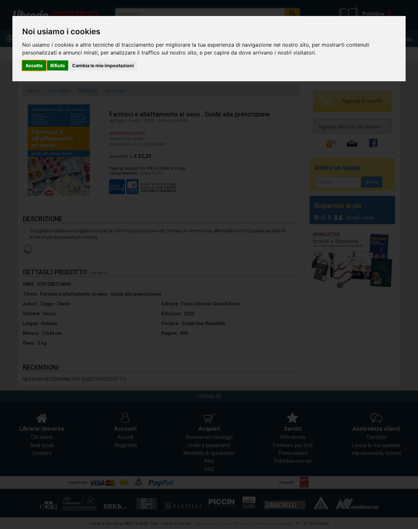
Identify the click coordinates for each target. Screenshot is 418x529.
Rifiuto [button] (57, 65)
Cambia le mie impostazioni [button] (103, 65)
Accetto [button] (34, 65)
